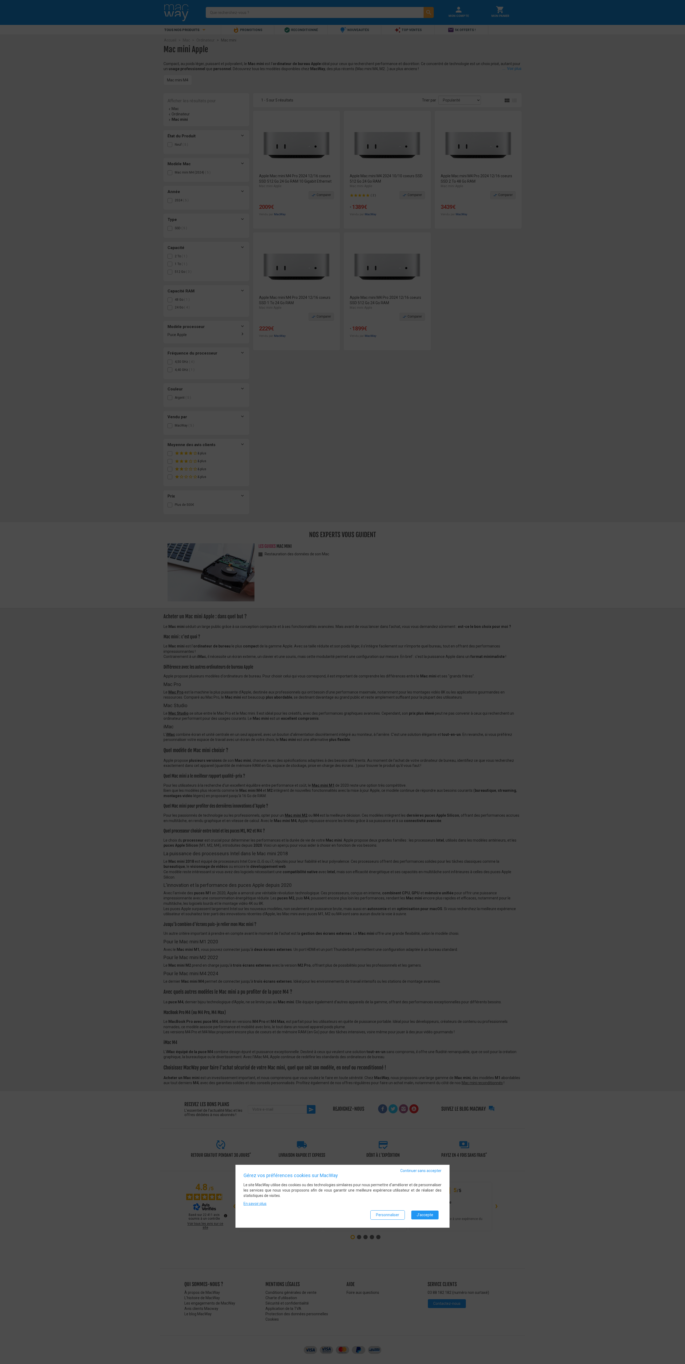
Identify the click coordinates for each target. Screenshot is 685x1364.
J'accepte (425, 1215)
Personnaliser (387, 1215)
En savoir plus (255, 1203)
